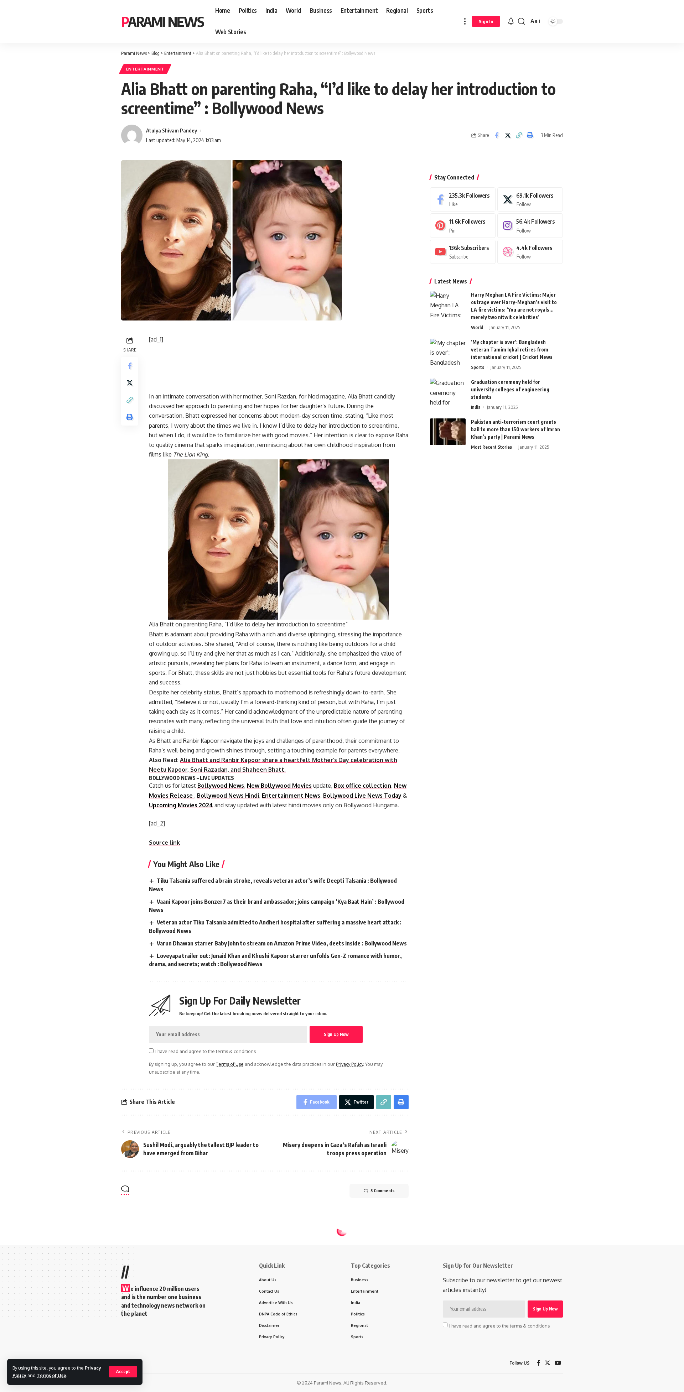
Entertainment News (291, 795)
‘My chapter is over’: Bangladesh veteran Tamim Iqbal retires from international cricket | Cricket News (512, 349)
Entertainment (145, 69)
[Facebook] (463, 199)
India (476, 407)
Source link (164, 842)
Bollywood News (220, 785)
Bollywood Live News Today (362, 795)
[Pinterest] (463, 226)
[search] (521, 21)
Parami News (162, 21)
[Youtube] (463, 252)
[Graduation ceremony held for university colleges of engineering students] (448, 392)
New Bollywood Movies (279, 785)
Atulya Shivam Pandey (171, 130)
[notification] (510, 21)
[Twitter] (530, 199)
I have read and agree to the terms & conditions (205, 1051)
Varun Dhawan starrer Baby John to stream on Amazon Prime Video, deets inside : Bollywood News (282, 943)
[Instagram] (530, 226)
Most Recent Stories (491, 447)
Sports (477, 367)
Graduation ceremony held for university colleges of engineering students (510, 389)
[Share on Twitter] (508, 135)
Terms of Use (51, 1375)
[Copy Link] (519, 135)
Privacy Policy (349, 1064)
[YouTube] (558, 1363)
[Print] (530, 135)
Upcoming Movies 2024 (181, 805)
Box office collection (362, 785)
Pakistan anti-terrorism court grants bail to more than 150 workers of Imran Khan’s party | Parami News (515, 429)
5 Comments (382, 1190)
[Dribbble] (530, 252)
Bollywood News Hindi (228, 795)
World (477, 327)
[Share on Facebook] (497, 135)
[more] (465, 21)
